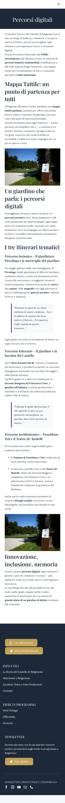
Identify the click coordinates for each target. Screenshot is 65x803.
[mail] (25, 787)
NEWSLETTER (12, 782)
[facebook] (6, 787)
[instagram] (12, 787)
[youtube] (19, 787)
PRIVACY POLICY (30, 782)
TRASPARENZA (49, 782)
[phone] (31, 787)
